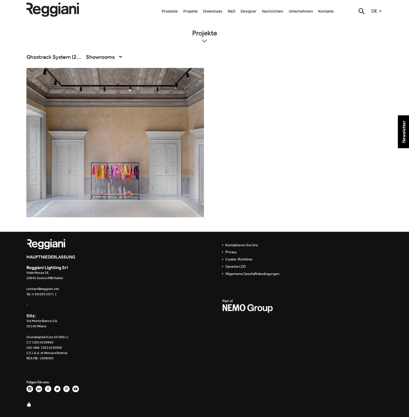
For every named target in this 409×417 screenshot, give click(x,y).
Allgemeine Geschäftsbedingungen (252, 274)
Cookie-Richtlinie (238, 259)
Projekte (190, 11)
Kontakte (326, 11)
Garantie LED (235, 266)
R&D (231, 11)
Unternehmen (301, 11)
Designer (249, 11)
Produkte (170, 11)
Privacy (231, 252)
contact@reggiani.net (42, 289)
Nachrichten (272, 11)
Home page (58, 9)
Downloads (212, 11)
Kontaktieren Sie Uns (241, 245)
